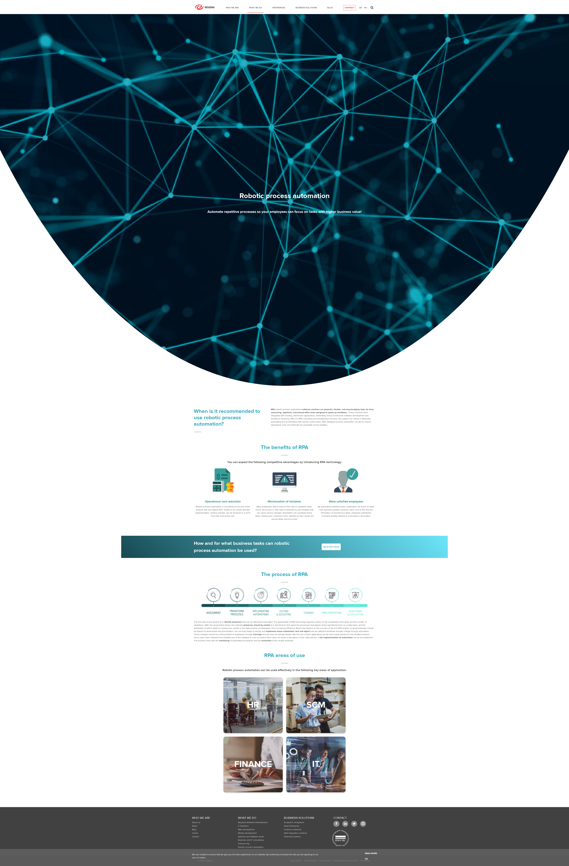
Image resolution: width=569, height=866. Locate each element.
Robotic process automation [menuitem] (251, 847)
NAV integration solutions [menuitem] (295, 833)
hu (365, 7)
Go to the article (331, 546)
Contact (340, 818)
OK (366, 859)
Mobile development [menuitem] (247, 833)
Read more (371, 853)
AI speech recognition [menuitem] (294, 822)
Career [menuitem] (195, 833)
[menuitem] (232, 8)
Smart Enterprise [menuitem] (291, 826)
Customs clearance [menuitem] (292, 829)
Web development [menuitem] (246, 829)
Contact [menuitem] (195, 836)
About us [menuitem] (196, 822)
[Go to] (206, 7)
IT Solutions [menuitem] (243, 826)
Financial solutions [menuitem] (292, 836)
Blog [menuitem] (194, 829)
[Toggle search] (371, 7)
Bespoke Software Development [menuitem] (253, 822)
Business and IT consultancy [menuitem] (251, 840)
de (360, 7)
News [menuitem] (194, 826)
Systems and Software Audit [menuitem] (251, 836)
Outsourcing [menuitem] (243, 843)
